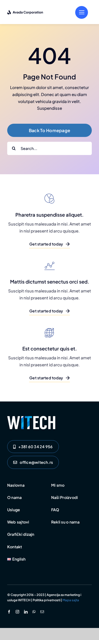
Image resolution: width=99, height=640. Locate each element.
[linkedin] (26, 612)
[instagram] (17, 612)
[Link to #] (81, 12)
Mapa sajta (70, 600)
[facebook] (9, 612)
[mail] (42, 612)
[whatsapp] (34, 612)
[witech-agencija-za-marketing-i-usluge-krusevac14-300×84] (31, 417)
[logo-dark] (25, 11)
